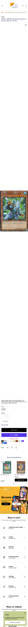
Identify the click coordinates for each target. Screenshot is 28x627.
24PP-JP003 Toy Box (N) (5, 474)
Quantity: (3, 413)
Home (2, 12)
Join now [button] (6, 504)
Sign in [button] (16, 504)
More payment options (14, 438)
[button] (13, 484)
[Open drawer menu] (2, 5)
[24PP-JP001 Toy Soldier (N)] (21, 467)
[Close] (24, 613)
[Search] (22, 5)
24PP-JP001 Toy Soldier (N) (19, 474)
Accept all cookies (15, 622)
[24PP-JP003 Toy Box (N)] (7, 467)
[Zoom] (25, 25)
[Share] (7, 447)
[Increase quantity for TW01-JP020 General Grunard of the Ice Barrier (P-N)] (7, 416)
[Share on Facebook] (11, 447)
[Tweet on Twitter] (16, 447)
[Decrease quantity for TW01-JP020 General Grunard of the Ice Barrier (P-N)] (2, 416)
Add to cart (14, 430)
